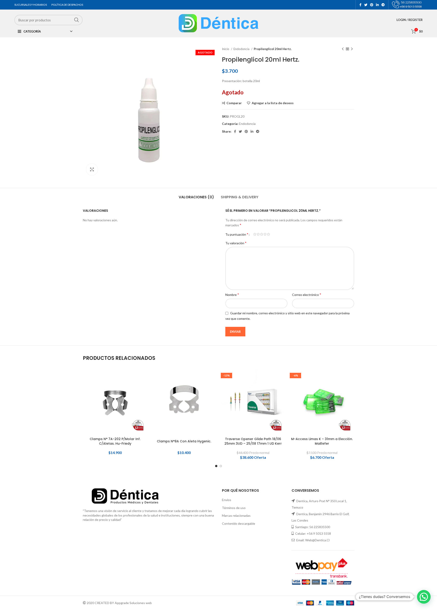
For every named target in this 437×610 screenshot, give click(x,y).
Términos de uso (234, 508)
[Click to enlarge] (92, 169)
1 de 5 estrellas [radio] (255, 234)
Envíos (226, 500)
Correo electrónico (306, 294)
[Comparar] (144, 377)
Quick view (144, 387)
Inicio (226, 49)
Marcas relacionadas (236, 515)
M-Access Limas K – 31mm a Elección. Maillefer (322, 441)
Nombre (232, 294)
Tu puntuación (236, 234)
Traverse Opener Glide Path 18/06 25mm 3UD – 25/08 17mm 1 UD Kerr (253, 441)
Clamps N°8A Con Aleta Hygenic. (184, 441)
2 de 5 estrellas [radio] (258, 234)
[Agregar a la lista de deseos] (144, 397)
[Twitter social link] (366, 5)
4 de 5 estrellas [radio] (265, 234)
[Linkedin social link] (377, 5)
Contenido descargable (238, 523)
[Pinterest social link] (372, 5)
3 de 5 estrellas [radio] (261, 234)
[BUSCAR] (76, 20)
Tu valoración (235, 243)
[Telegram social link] (383, 5)
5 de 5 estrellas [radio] (268, 234)
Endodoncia (242, 49)
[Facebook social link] (360, 5)
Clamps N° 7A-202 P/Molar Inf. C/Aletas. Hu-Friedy (115, 441)
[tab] (196, 195)
